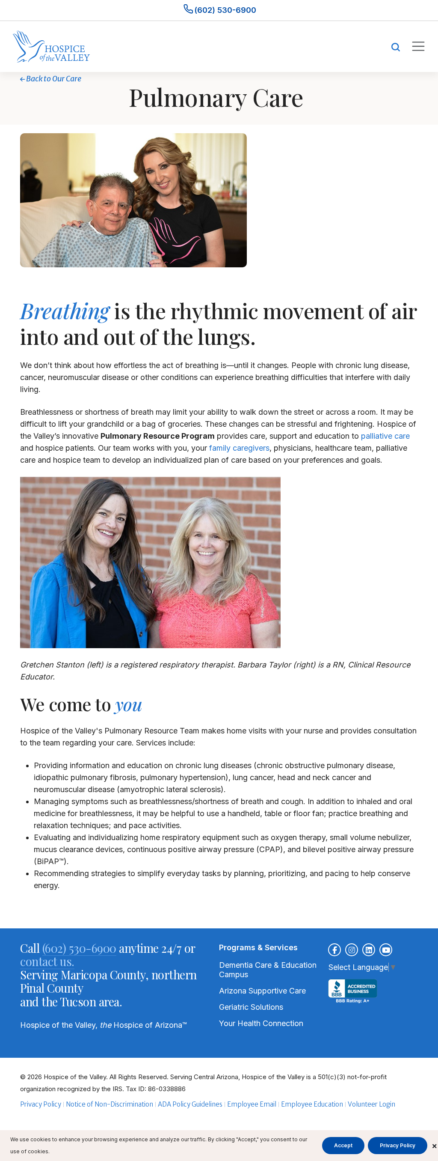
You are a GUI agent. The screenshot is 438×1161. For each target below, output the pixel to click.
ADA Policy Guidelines (190, 1104)
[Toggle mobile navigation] (418, 46)
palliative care (385, 435)
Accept (343, 1145)
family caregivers (239, 447)
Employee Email (251, 1104)
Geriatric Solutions (251, 1006)
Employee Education (312, 1104)
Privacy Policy (40, 1104)
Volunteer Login (371, 1104)
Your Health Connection (261, 1023)
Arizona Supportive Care (262, 990)
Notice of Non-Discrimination (109, 1104)
